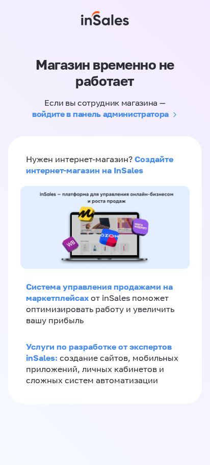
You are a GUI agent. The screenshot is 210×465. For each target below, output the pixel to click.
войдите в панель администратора (100, 114)
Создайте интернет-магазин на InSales (99, 164)
